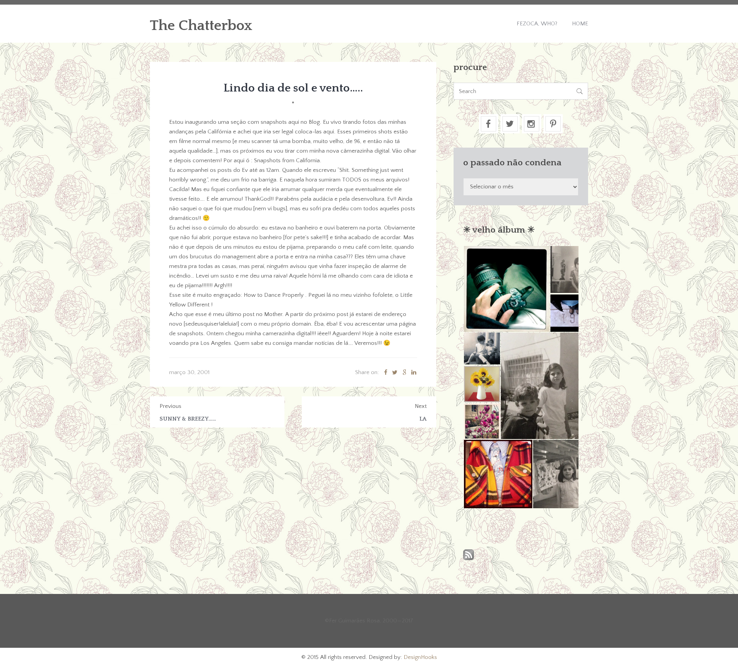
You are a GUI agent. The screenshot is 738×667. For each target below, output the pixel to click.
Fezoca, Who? (537, 23)
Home (580, 23)
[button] (506, 289)
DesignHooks (420, 657)
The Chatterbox (201, 26)
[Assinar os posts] (468, 555)
